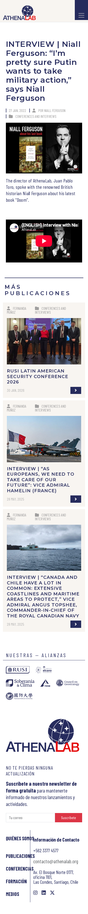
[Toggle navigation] (81, 10)
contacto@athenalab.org (55, 861)
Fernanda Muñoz (16, 310)
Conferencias (19, 869)
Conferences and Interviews (35, 116)
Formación (16, 881)
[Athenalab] (18, 12)
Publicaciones (20, 856)
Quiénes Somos (20, 838)
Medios (12, 894)
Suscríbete (68, 817)
